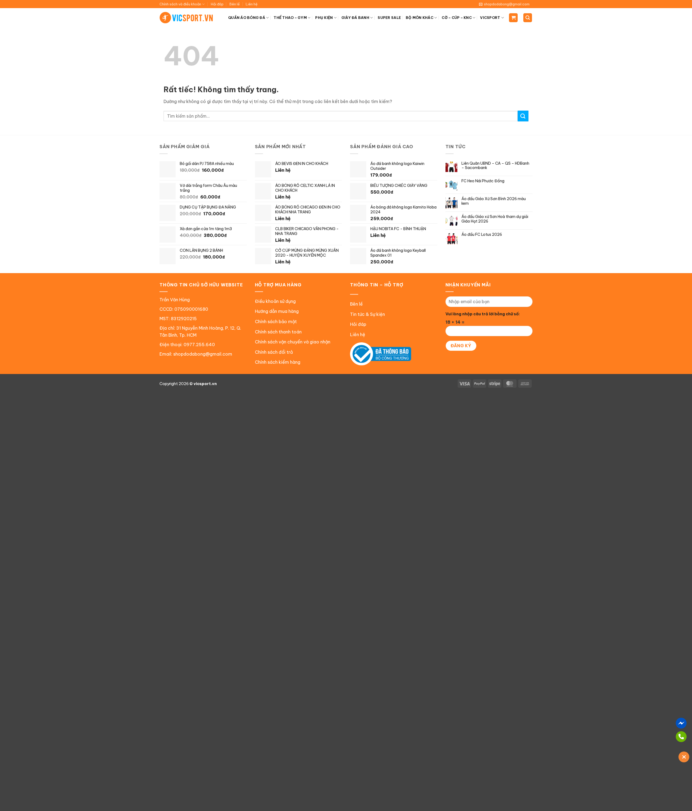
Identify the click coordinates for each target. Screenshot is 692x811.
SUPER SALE (389, 17)
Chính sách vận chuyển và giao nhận (292, 342)
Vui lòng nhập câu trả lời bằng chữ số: (482, 314)
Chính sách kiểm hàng (277, 362)
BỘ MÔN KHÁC (419, 17)
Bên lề (234, 4)
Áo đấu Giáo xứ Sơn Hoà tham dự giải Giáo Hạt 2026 (494, 219)
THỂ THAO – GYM (290, 17)
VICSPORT (490, 17)
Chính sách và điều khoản (180, 4)
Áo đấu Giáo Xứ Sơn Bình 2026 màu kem (493, 201)
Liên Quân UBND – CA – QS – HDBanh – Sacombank (495, 165)
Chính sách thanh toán (278, 332)
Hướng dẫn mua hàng (277, 311)
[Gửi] (523, 116)
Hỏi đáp (217, 4)
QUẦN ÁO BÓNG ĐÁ (246, 17)
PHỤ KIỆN (324, 17)
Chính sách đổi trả (274, 352)
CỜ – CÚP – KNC (457, 17)
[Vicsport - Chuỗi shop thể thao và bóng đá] (186, 17)
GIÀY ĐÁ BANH (355, 17)
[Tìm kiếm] (527, 17)
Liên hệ (252, 4)
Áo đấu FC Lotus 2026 (481, 234)
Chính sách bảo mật (276, 321)
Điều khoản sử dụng (275, 301)
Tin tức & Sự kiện (367, 314)
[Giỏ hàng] (513, 17)
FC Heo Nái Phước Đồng (482, 181)
